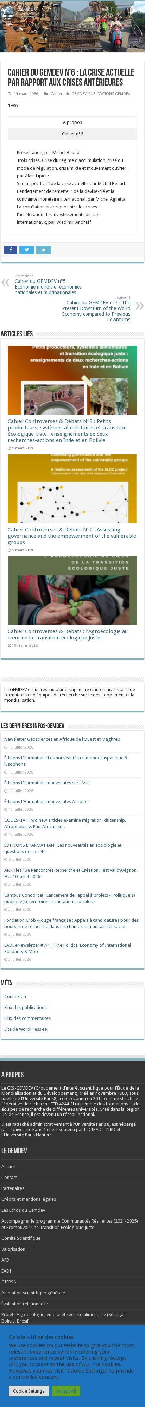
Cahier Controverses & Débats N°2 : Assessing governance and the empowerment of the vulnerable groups (72, 535)
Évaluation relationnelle (24, 1303)
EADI (6, 1271)
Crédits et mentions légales (28, 1199)
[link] (111, 1093)
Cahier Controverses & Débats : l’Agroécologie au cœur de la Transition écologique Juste (68, 634)
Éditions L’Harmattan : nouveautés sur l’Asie (47, 782)
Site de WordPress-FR (26, 1029)
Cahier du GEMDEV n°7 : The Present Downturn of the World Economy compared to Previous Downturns (96, 308)
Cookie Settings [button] (28, 1391)
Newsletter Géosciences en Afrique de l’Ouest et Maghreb (62, 739)
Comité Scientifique (20, 1238)
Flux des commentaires (27, 1018)
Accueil (8, 1166)
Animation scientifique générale (33, 1292)
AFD (5, 1260)
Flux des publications (25, 1007)
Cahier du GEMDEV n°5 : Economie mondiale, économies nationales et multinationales (48, 284)
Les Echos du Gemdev (23, 1210)
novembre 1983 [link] (111, 1093)
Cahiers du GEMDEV (68, 94)
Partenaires (12, 1188)
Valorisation (13, 1249)
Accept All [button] (66, 1391)
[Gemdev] (72, 12)
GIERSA (8, 1282)
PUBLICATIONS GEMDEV (109, 94)
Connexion (15, 996)
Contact (9, 1177)
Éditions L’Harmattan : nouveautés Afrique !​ (46, 801)
